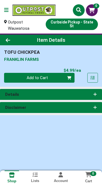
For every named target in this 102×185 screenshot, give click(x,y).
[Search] (78, 10)
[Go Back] (15, 40)
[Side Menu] (6, 10)
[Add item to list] (92, 78)
